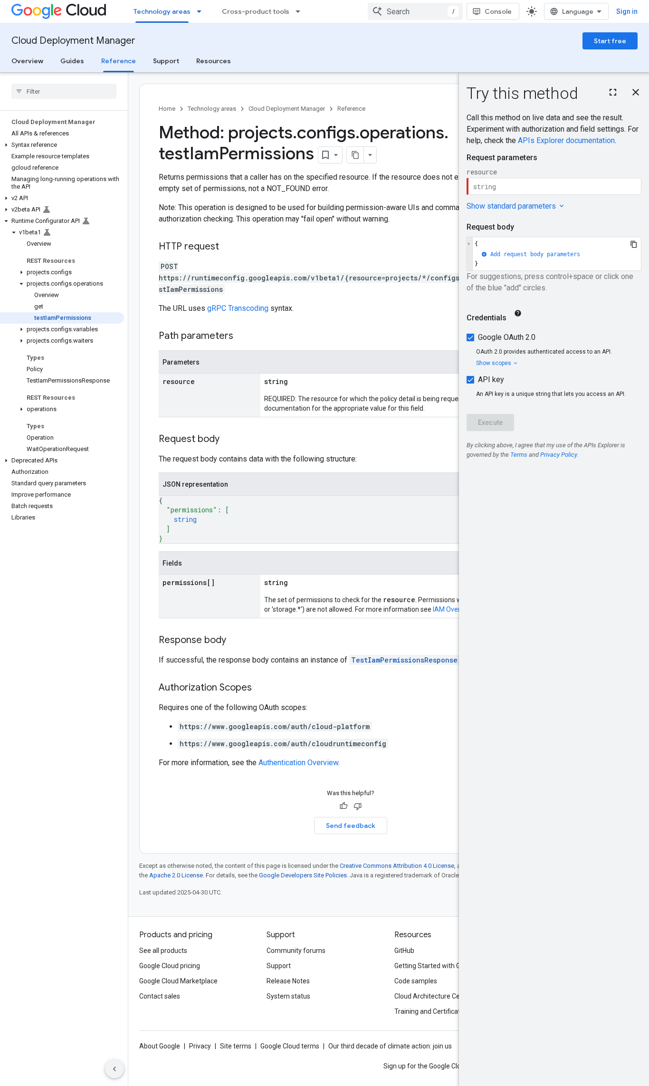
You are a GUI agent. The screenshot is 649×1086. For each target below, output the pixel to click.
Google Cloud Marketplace (178, 981)
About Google (159, 1046)
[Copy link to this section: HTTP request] (228, 247)
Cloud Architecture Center (433, 996)
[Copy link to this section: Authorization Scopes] (261, 688)
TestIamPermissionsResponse (404, 659)
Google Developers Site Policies (303, 875)
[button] (62, 145)
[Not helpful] (358, 806)
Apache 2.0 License (176, 875)
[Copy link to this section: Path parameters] (242, 336)
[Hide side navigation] (114, 1068)
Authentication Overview (298, 762)
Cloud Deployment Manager (73, 41)
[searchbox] (63, 91)
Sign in (627, 11)
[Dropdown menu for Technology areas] (202, 11)
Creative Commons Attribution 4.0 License (397, 865)
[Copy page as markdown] (355, 155)
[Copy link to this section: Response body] (235, 640)
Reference (118, 61)
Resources (213, 61)
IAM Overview (453, 609)
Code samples (415, 981)
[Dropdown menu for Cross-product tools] (300, 11)
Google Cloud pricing (169, 966)
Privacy (200, 1046)
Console (498, 11)
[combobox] (415, 11)
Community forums (296, 950)
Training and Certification (431, 1011)
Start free (610, 41)
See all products (163, 950)
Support (166, 61)
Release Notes (288, 981)
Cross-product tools (255, 11)
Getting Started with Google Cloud (445, 966)
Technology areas (162, 11)
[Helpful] (343, 806)
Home (167, 108)
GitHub (404, 950)
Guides (72, 61)
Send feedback (350, 825)
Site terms (235, 1046)
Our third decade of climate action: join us (390, 1046)
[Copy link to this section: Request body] (229, 439)
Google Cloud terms (289, 1046)
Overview (27, 61)
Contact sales (159, 996)
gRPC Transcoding (237, 308)
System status (288, 996)
